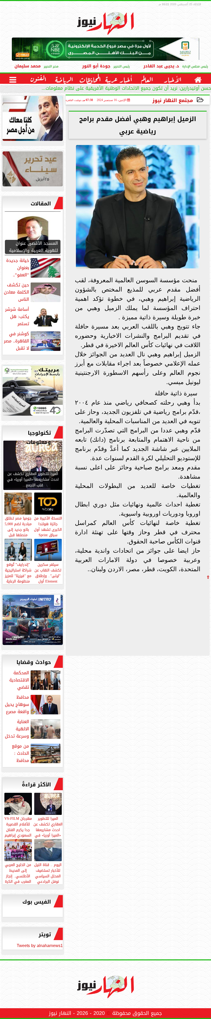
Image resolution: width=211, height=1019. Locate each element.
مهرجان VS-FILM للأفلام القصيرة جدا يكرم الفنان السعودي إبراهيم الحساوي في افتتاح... (18, 832)
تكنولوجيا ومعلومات (38, 437)
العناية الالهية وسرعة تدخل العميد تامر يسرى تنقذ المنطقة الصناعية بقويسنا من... (33, 728)
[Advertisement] (171, 615)
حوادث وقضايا (33, 662)
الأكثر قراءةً (36, 784)
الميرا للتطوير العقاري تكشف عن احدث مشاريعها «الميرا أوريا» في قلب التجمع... (48, 829)
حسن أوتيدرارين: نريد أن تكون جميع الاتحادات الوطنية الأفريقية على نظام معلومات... (126, 89)
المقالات (41, 203)
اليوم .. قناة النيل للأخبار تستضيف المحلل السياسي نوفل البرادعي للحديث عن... (47, 875)
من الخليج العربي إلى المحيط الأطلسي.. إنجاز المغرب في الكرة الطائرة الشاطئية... (18, 875)
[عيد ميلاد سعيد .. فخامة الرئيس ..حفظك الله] (33, 119)
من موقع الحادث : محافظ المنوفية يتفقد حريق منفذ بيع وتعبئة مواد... (32, 753)
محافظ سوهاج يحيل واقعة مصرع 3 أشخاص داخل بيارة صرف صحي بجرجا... (33, 704)
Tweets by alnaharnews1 (40, 946)
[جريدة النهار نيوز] (33, 392)
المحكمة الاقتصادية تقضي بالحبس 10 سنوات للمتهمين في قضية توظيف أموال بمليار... (34, 679)
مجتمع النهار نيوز (172, 100)
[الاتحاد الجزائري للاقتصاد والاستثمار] (33, 170)
